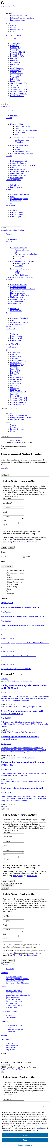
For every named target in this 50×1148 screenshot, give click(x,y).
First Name (7, 498)
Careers (13, 25)
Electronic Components (18, 16)
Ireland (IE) (14, 64)
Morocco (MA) (16, 71)
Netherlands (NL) (16, 73)
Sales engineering (16, 178)
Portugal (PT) (15, 81)
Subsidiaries (14, 185)
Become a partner (16, 212)
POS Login (12, 38)
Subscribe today (7, 886)
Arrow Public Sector (22, 151)
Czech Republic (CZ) (18, 52)
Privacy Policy (18, 542)
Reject (25, 1140)
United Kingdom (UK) (18, 94)
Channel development (18, 163)
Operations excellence (18, 176)
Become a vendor (16, 214)
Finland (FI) (14, 58)
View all (4, 807)
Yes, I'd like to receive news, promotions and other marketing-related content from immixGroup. (21, 533)
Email (5, 512)
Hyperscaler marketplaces (19, 171)
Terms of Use (32, 542)
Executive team (16, 201)
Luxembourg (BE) (17, 69)
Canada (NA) (15, 50)
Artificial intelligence (22, 126)
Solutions (9, 118)
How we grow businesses (19, 145)
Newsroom (14, 32)
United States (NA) (17, 96)
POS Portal (14, 116)
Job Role (6, 525)
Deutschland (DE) (17, 56)
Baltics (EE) (14, 46)
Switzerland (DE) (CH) (18, 89)
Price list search (16, 187)
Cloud (17, 128)
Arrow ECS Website (13, 35)
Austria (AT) (15, 44)
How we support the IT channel (22, 138)
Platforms (9, 110)
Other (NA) (14, 77)
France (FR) (14, 60)
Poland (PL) (14, 79)
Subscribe (4, 468)
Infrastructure (20, 132)
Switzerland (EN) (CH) (18, 91)
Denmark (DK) (16, 54)
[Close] (4, 475)
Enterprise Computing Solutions (22, 18)
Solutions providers (22, 140)
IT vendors (19, 142)
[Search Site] (2, 101)
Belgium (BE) (15, 48)
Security (18, 135)
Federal (17, 147)
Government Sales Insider (19, 195)
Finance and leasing (17, 169)
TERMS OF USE (8, 1130)
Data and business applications (26, 130)
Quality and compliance (19, 199)
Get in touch (10, 205)
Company (13, 27)
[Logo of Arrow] (6, 9)
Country (6, 516)
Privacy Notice (39, 1128)
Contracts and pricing (13, 180)
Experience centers (17, 167)
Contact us (14, 210)
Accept (25, 1135)
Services (9, 156)
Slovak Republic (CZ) (18, 83)
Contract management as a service (22, 165)
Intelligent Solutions (17, 20)
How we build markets (18, 124)
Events (12, 197)
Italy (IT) (13, 66)
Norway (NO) (15, 75)
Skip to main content (8, 6)
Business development (18, 161)
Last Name (7, 503)
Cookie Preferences (25, 1145)
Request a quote (16, 217)
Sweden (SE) (15, 87)
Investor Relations (16, 29)
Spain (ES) (14, 85)
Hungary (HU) (15, 62)
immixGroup (5, 106)
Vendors (9, 203)
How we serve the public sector (21, 154)
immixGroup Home (13, 440)
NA (7, 41)
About (8, 23)
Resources (9, 189)
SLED (17, 149)
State (4, 521)
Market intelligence (17, 173)
